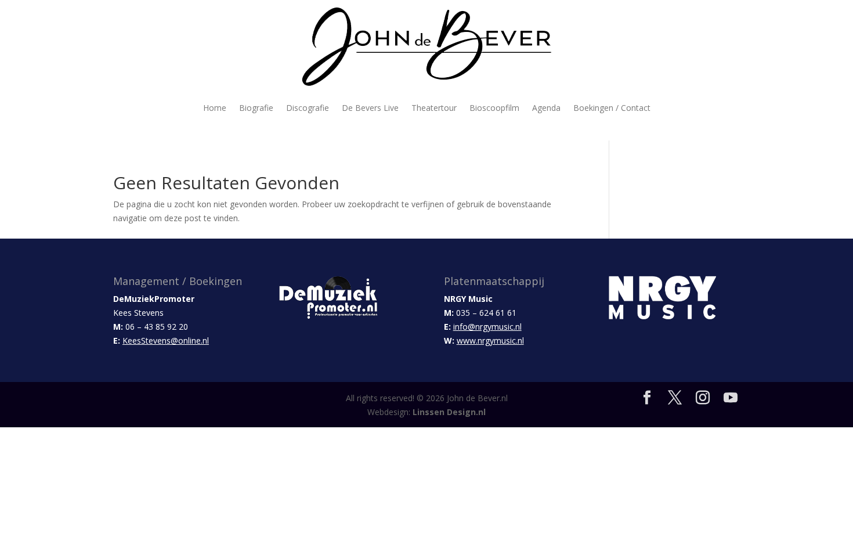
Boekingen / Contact (611, 107)
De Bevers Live (370, 107)
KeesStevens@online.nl (165, 340)
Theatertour (434, 107)
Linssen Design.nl (449, 411)
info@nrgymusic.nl (487, 326)
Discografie (307, 107)
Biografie (256, 107)
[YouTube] (731, 398)
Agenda (546, 107)
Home (214, 107)
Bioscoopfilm (494, 107)
